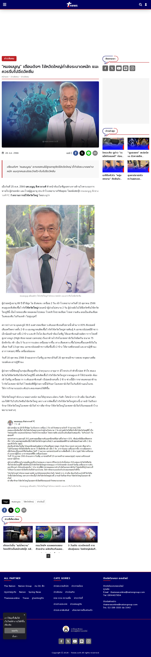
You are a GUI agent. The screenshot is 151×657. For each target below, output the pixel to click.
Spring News (35, 592)
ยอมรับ (15, 630)
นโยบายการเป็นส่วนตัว (82, 610)
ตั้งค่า (14, 636)
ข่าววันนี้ (40, 501)
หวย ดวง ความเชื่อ (62, 598)
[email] (95, 153)
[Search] (141, 4)
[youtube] (119, 68)
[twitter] (82, 153)
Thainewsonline (12, 598)
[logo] (70, 4)
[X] (112, 68)
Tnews (26, 598)
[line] (88, 153)
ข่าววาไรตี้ (78, 598)
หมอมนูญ (16, 501)
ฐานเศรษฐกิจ (38, 598)
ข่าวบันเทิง (70, 592)
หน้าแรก (5, 76)
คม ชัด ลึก (39, 586)
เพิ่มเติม (7, 624)
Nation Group (25, 586)
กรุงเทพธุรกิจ (10, 592)
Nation (22, 592)
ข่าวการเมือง (77, 586)
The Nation (9, 586)
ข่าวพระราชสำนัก (61, 586)
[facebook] (75, 153)
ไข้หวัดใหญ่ (29, 501)
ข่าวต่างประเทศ (60, 604)
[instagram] (132, 68)
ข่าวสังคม (15, 76)
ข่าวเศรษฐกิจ (76, 604)
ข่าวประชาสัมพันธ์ (61, 610)
